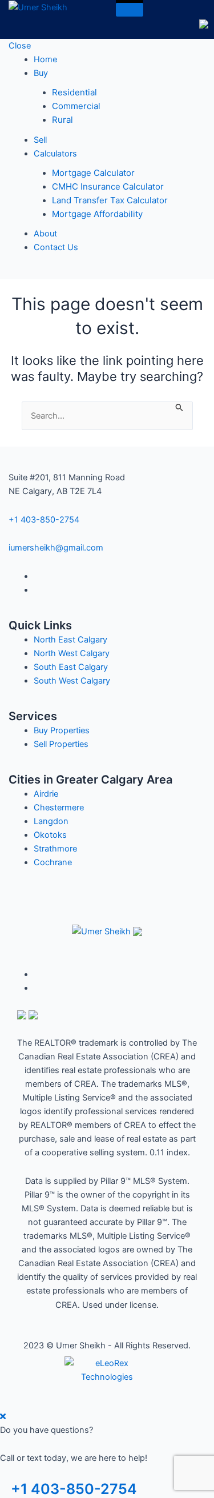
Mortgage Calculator (93, 172)
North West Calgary (72, 653)
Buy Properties (62, 730)
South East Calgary (71, 667)
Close (20, 46)
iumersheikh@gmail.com (56, 548)
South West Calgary (72, 681)
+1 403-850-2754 (44, 520)
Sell (40, 140)
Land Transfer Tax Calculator (110, 200)
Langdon (51, 821)
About (45, 233)
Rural (62, 119)
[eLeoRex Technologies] (107, 1369)
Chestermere (59, 807)
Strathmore (55, 849)
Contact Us (56, 247)
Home (45, 59)
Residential (74, 92)
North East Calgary (70, 639)
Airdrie (46, 794)
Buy (41, 73)
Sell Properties (61, 744)
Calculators (55, 153)
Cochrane (53, 862)
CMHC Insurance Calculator (108, 186)
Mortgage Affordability (97, 213)
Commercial (76, 106)
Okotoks (50, 835)
